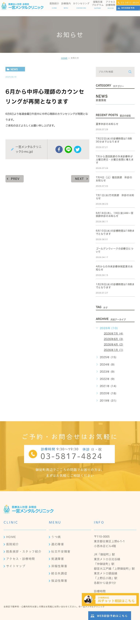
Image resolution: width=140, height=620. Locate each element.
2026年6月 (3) (113, 339)
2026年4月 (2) (113, 344)
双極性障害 (59, 566)
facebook (59, 149)
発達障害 (57, 558)
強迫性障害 (59, 580)
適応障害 (57, 544)
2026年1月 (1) (113, 350)
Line (68, 149)
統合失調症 (59, 573)
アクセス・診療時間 (20, 558)
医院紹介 (12, 544)
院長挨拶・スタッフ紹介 (24, 551)
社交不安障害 (61, 551)
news (14, 69)
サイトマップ (16, 566)
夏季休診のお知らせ (107, 124)
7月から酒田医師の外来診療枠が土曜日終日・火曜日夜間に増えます (115, 159)
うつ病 (56, 536)
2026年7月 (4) (113, 333)
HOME (64, 58)
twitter (77, 149)
